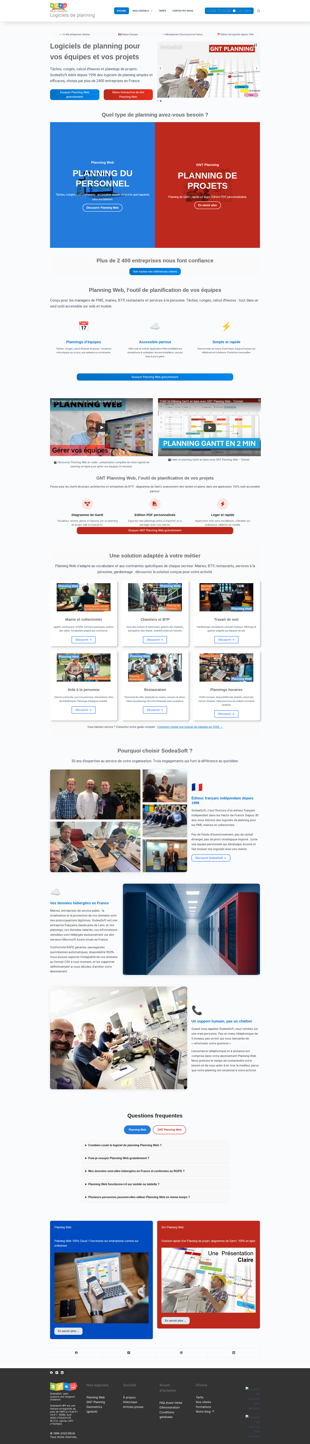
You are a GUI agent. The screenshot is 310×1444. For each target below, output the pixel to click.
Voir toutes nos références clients (155, 271)
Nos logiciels (141, 10)
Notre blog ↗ (205, 1411)
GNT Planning (95, 1402)
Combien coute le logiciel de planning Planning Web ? (125, 1145)
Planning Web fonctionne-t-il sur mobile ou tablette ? (123, 1184)
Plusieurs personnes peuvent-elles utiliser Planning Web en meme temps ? (139, 1197)
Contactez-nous (182, 10)
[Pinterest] (181, 1352)
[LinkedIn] (234, 1352)
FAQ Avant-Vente (170, 1402)
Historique (130, 1402)
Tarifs (162, 10)
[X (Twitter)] (129, 1352)
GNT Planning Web (169, 1129)
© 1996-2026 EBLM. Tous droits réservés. (63, 1435)
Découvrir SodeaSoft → (210, 858)
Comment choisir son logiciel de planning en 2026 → (190, 727)
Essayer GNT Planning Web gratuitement (155, 530)
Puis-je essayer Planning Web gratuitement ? (118, 1158)
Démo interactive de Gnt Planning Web (128, 94)
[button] (160, 68)
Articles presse (133, 1407)
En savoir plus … (68, 1331)
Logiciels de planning (72, 15)
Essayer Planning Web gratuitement (74, 94)
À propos (129, 1397)
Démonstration (169, 1407)
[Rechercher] (258, 11)
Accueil (121, 10)
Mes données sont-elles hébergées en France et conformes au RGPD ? (136, 1171)
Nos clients (203, 1402)
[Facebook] (76, 1352)
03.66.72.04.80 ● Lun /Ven (229, 11)
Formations (203, 1407)
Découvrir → (84, 639)
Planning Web (137, 1129)
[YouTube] (56, 1372)
